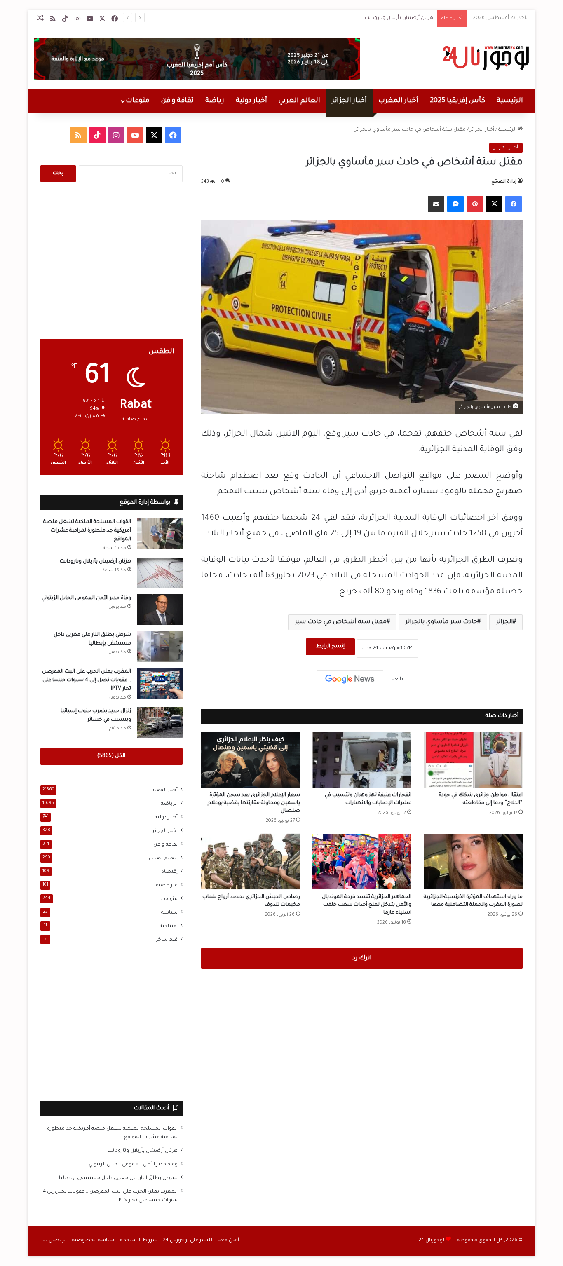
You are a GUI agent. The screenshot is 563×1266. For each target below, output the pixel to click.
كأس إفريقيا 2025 (457, 101)
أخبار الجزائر (349, 101)
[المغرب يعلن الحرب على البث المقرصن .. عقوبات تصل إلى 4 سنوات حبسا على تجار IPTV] (160, 683)
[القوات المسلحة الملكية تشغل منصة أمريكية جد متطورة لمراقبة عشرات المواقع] (160, 533)
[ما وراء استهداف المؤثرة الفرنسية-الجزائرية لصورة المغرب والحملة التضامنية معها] (473, 861)
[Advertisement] (111, 260)
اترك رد (361, 958)
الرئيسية (510, 101)
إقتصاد (170, 872)
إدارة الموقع (503, 181)
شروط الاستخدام (138, 1240)
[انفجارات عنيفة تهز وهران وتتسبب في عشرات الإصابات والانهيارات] (361, 760)
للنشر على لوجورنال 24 (187, 1240)
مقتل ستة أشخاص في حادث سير (341, 622)
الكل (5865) (111, 756)
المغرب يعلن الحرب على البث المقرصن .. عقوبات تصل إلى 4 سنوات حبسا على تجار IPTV (86, 680)
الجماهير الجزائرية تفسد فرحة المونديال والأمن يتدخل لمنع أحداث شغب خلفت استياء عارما (366, 905)
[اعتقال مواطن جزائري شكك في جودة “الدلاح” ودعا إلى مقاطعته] (473, 760)
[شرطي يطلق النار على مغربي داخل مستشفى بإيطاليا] (160, 646)
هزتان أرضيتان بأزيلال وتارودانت (399, 18)
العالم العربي (299, 101)
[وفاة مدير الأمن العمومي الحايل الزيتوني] (160, 609)
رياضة (214, 101)
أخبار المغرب (398, 101)
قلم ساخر (167, 940)
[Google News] (350, 679)
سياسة (169, 913)
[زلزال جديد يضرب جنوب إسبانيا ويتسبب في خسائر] (160, 722)
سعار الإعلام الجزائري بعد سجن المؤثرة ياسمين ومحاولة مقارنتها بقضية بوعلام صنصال (254, 803)
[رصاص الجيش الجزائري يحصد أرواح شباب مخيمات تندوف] (250, 861)
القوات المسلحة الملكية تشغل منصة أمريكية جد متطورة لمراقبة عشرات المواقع (87, 530)
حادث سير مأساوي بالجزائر (441, 622)
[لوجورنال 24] (485, 58)
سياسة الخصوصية (93, 1240)
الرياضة (169, 804)
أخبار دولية (251, 101)
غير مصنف (165, 886)
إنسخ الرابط (330, 646)
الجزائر (504, 622)
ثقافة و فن (177, 101)
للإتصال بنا (54, 1240)
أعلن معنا (228, 1240)
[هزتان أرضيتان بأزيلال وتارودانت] (160, 573)
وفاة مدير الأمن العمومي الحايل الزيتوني (86, 598)
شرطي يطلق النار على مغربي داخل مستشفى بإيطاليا (118, 1178)
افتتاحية (169, 926)
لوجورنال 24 (431, 1240)
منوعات (137, 101)
